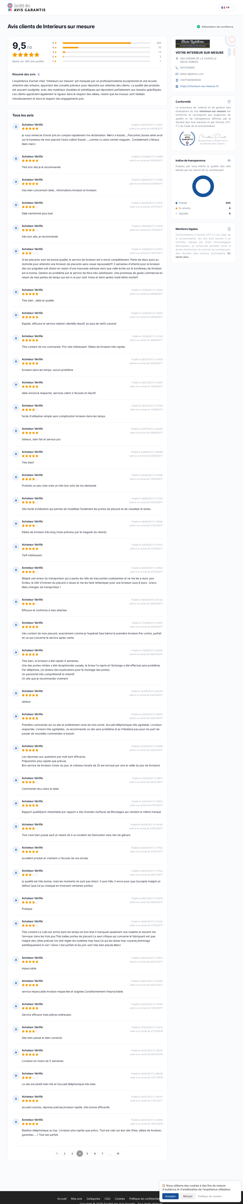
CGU (107, 1198)
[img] (39, 74)
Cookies (120, 1198)
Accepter (170, 1196)
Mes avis (76, 1198)
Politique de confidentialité (145, 1198)
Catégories (93, 1198)
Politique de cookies (210, 1196)
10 (118, 1153)
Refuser (188, 1196)
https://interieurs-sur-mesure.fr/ (199, 86)
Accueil (61, 1198)
